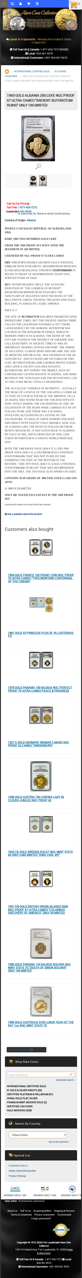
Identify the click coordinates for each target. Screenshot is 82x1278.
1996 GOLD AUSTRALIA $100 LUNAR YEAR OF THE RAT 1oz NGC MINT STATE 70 (41, 1024)
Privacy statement (44, 1214)
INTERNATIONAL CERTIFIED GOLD (32, 71)
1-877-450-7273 (27, 207)
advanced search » (65, 1079)
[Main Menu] (4, 4)
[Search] (71, 1074)
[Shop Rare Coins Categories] (28, 4)
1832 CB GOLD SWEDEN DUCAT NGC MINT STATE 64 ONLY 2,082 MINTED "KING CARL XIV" (40, 853)
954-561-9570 (23, 211)
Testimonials (64, 1214)
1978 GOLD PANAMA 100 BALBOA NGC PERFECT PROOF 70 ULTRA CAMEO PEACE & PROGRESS (40, 689)
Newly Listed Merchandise (22, 1170)
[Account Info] (20, 4)
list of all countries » (59, 1141)
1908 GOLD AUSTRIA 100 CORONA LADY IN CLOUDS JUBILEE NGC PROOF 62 (36, 798)
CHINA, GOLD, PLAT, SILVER (22, 1098)
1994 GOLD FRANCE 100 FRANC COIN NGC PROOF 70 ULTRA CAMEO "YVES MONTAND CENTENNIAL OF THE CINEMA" (41, 578)
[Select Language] (37, 4)
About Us (12, 1210)
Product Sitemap (17, 1175)
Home (7, 71)
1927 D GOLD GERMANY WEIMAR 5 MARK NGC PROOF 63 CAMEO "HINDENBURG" (38, 744)
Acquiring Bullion (42, 1210)
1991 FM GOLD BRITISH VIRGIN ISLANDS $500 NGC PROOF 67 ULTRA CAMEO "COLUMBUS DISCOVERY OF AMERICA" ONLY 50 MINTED (38, 909)
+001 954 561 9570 (55, 57)
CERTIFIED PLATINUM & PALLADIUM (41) (30, 1094)
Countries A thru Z (18, 1165)
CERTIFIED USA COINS (20, 1106)
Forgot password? (41, 1218)
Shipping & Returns (64, 1210)
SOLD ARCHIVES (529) (19, 1110)
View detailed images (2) (38, 166)
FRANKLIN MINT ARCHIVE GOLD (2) (27, 1102)
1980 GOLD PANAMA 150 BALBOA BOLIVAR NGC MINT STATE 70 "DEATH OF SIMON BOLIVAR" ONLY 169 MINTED (39, 967)
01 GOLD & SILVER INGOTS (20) (24, 1090)
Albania (31, 220)
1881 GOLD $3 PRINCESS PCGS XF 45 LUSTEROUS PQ (40, 634)
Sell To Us (25, 1210)
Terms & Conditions (21, 1214)
